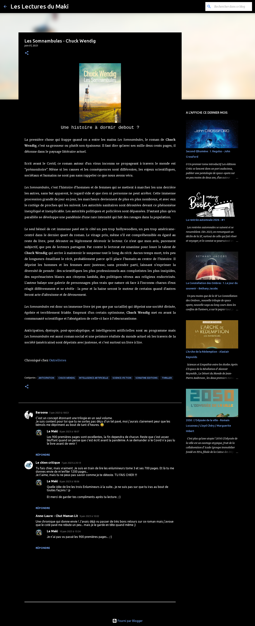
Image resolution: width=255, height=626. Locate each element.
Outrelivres (57, 360)
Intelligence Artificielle (93, 378)
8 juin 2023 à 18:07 (69, 431)
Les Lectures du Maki (39, 6)
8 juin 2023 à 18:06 (69, 481)
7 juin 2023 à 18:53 (59, 412)
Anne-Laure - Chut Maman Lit (57, 516)
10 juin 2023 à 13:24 (70, 531)
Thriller (167, 378)
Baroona (42, 412)
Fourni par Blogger (130, 620)
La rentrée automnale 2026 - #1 (205, 219)
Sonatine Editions (147, 378)
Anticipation (46, 378)
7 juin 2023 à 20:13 (71, 462)
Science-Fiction (122, 378)
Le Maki (52, 431)
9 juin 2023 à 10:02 (89, 516)
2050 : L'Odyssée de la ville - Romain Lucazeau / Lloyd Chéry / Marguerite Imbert (208, 426)
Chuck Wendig (66, 378)
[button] (26, 53)
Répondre (43, 454)
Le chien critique (48, 462)
